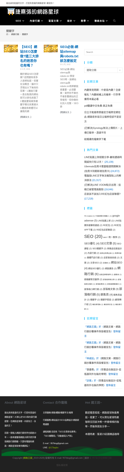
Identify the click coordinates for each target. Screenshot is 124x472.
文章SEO (96, 262)
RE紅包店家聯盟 (105, 230)
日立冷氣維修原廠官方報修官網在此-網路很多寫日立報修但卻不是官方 (102, 117)
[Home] (7, 34)
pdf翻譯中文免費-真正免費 (98, 106)
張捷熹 (90, 369)
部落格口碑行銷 (93, 289)
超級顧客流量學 (93, 279)
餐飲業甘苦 (109, 304)
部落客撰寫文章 (110, 279)
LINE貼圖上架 (106, 220)
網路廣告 (111, 268)
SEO (93, 236)
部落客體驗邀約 (114, 284)
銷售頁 (107, 294)
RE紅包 (108, 225)
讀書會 (118, 274)
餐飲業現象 (97, 304)
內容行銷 (93, 253)
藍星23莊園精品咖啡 (108, 434)
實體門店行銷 (95, 257)
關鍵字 (25, 34)
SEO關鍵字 (99, 248)
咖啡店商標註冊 (107, 253)
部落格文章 (111, 289)
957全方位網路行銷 (102, 458)
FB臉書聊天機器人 (103, 216)
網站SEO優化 (96, 268)
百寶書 (106, 263)
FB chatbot (89, 216)
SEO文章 (108, 243)
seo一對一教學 (112, 237)
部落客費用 (101, 284)
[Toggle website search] (114, 20)
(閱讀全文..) (25, 117)
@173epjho (53, 447)
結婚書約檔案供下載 (95, 139)
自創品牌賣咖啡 (106, 274)
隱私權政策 (62, 465)
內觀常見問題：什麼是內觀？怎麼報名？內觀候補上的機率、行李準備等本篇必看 (102, 94)
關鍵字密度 (107, 299)
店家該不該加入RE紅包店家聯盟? (102, 194)
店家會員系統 (112, 257)
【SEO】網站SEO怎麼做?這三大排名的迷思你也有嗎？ (29, 56)
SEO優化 (92, 243)
